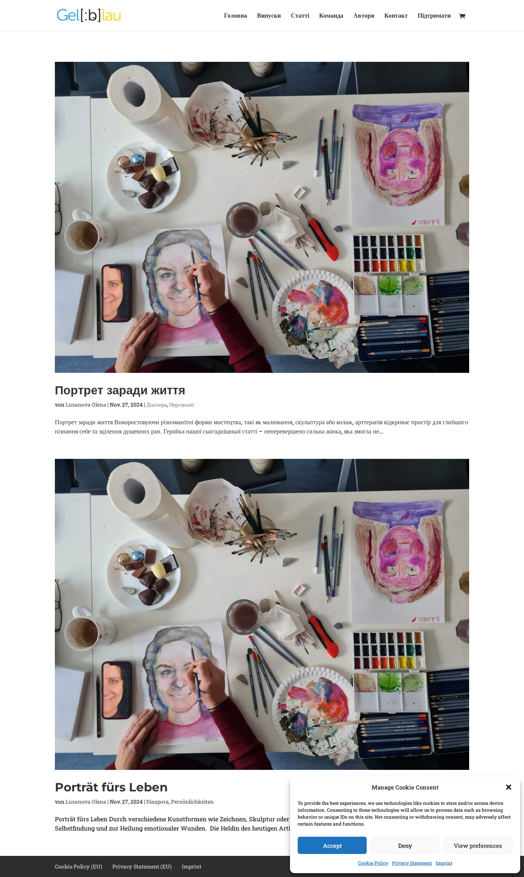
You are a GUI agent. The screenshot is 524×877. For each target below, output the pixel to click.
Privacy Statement (412, 863)
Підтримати (434, 16)
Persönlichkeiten (192, 801)
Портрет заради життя (120, 390)
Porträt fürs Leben (111, 787)
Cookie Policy (373, 863)
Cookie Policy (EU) (78, 866)
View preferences (478, 845)
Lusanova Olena (86, 404)
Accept (332, 845)
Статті (300, 16)
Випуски (269, 16)
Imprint (444, 863)
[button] (508, 787)
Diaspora (157, 801)
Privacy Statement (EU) (142, 866)
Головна (235, 16)
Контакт (396, 16)
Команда (331, 16)
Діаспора (156, 404)
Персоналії (181, 404)
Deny (405, 845)
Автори (363, 16)
